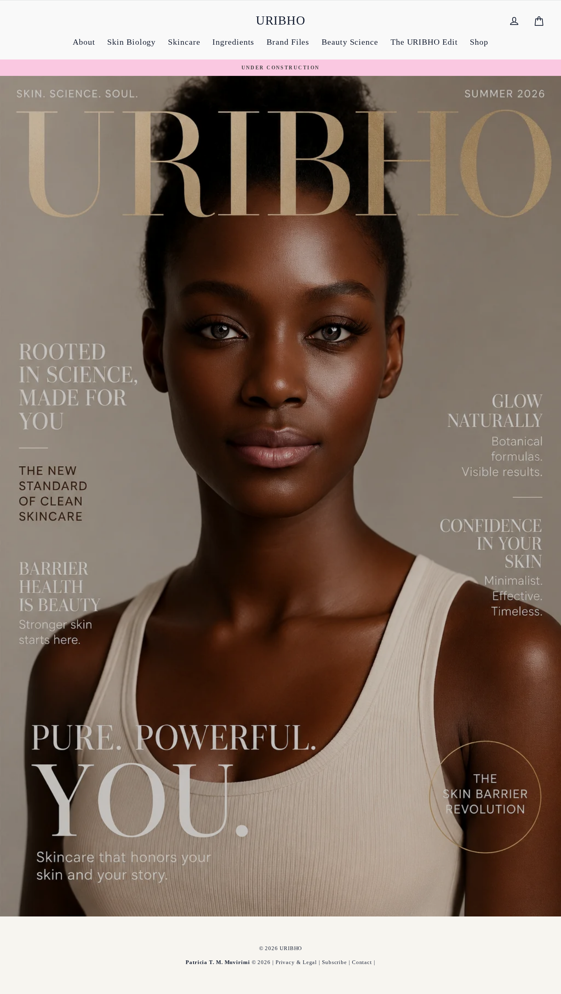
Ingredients (233, 41)
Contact (362, 962)
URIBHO (281, 20)
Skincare (184, 41)
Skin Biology (131, 41)
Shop (479, 41)
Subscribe (334, 962)
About (84, 41)
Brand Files (288, 41)
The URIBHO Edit (424, 41)
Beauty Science (350, 41)
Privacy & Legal (296, 962)
